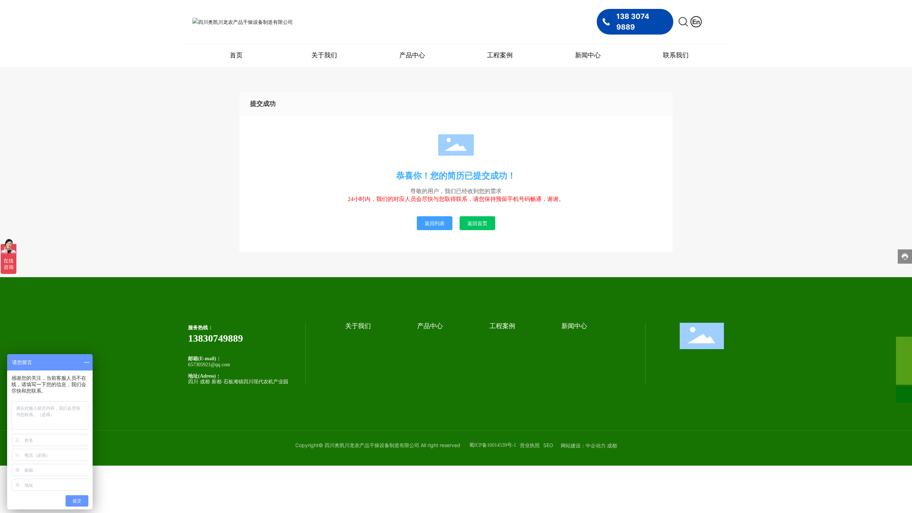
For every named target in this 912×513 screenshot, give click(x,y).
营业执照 (530, 445)
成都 (612, 445)
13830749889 (215, 338)
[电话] (904, 361)
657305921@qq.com (209, 364)
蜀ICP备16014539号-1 (492, 445)
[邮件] (904, 345)
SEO (548, 445)
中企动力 (596, 445)
